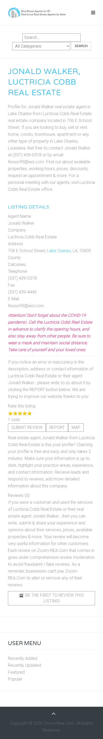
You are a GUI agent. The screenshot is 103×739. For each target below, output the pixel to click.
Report (57, 427)
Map (76, 427)
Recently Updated (24, 665)
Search (81, 46)
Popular (15, 679)
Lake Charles (59, 250)
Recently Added (22, 658)
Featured (16, 672)
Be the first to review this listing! (54, 598)
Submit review (27, 427)
